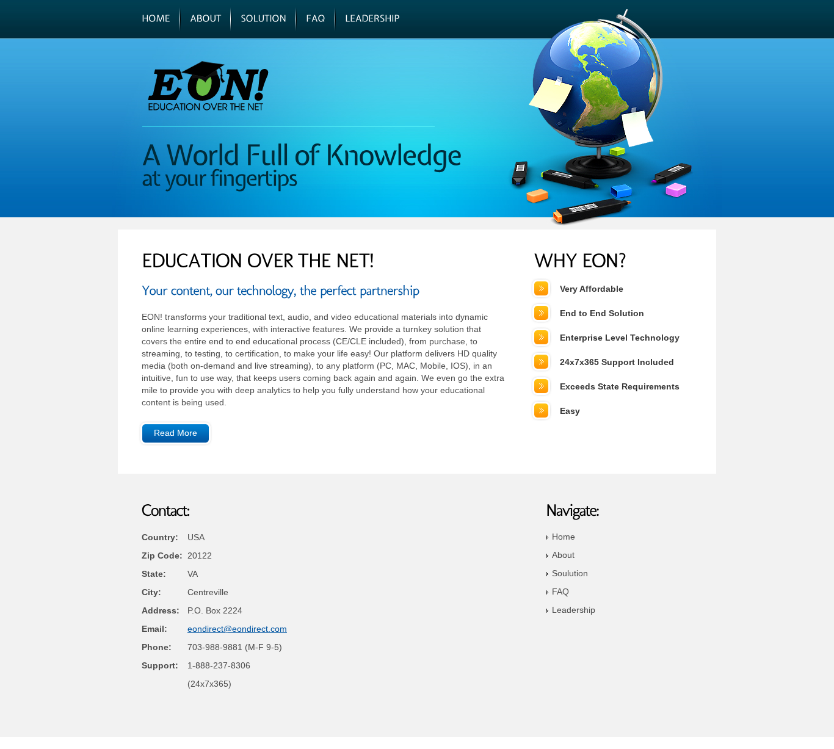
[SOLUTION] (263, 19)
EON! (225, 85)
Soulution (570, 573)
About (563, 555)
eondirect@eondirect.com (237, 629)
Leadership (573, 610)
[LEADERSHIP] (372, 19)
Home (563, 536)
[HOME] (156, 19)
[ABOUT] (205, 19)
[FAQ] (315, 19)
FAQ (560, 591)
